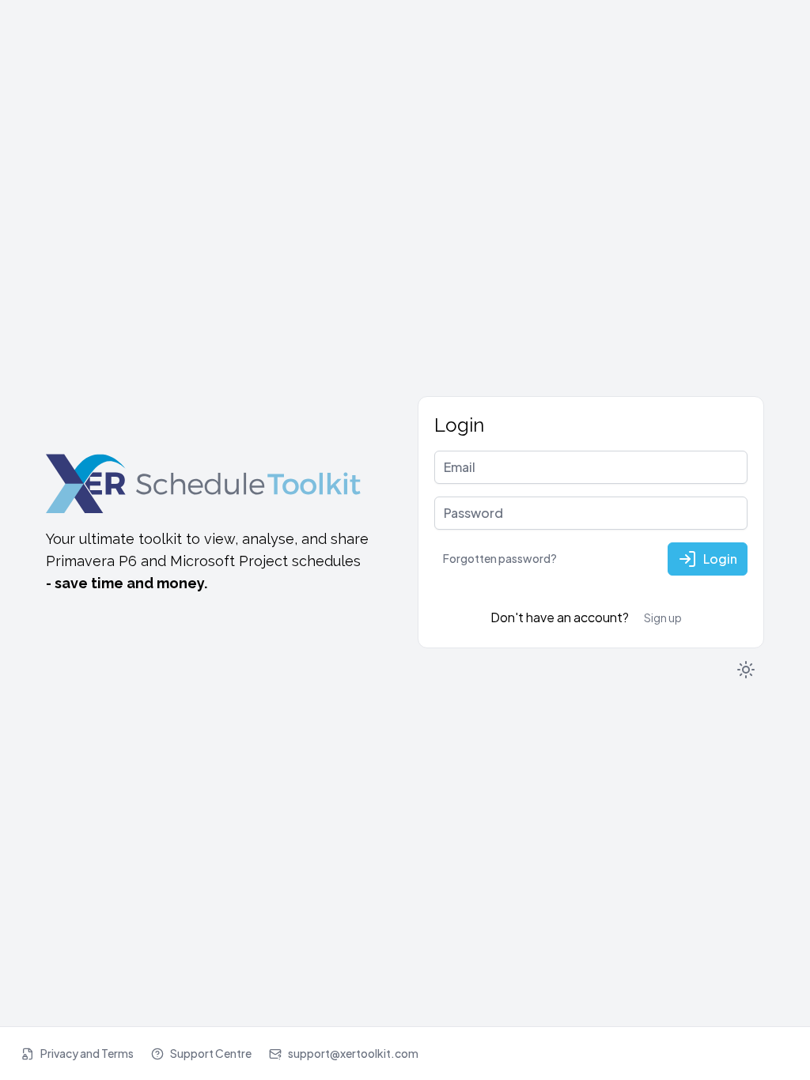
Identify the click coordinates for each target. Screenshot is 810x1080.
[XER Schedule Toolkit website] (204, 482)
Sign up (663, 617)
